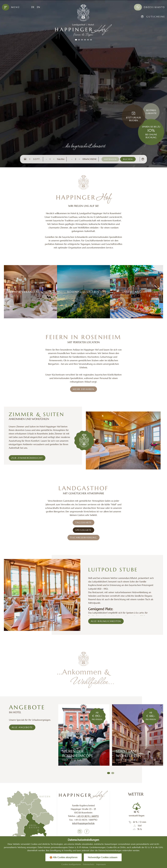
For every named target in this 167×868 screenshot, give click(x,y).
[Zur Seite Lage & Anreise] (30, 815)
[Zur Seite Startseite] (83, 795)
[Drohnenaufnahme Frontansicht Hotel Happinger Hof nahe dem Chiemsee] (83, 83)
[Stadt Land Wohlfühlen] (84, 735)
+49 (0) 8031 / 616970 (87, 816)
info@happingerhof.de (83, 823)
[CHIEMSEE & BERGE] (137, 735)
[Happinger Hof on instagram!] (79, 832)
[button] (76, 39)
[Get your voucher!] (143, 159)
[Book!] (133, 113)
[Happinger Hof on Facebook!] (87, 832)
